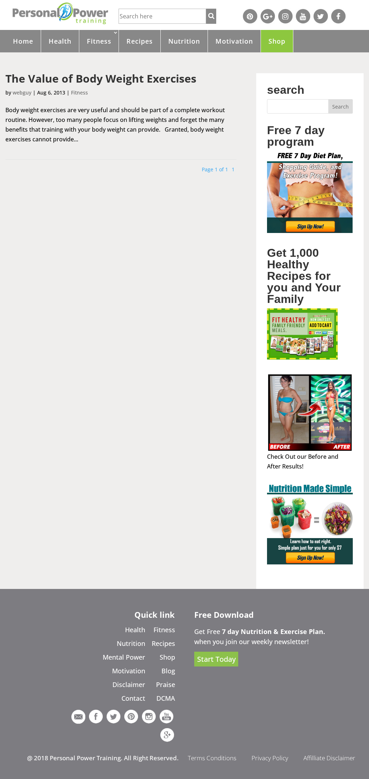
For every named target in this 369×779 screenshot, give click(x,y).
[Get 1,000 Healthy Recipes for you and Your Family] (302, 357)
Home (23, 41)
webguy (22, 92)
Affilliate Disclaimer (329, 758)
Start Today (216, 659)
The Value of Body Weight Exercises (100, 78)
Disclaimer (128, 684)
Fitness (99, 41)
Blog (168, 670)
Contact (133, 698)
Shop (276, 41)
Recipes (139, 41)
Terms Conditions (212, 758)
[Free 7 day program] (310, 231)
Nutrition (184, 41)
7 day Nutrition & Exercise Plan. (273, 631)
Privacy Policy (270, 758)
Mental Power (124, 657)
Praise (165, 684)
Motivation (234, 41)
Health (60, 41)
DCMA (165, 698)
